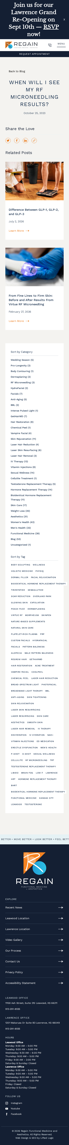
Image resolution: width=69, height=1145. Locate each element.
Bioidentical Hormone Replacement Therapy (38, 584)
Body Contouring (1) (22, 371)
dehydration (19, 735)
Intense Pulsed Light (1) (24, 410)
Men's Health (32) (21, 527)
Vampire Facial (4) (21, 433)
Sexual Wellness (44, 754)
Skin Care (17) (19, 505)
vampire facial (20, 672)
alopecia (16, 653)
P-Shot (15, 754)
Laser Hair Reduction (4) (25, 444)
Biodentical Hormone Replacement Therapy (38, 792)
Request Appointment (34, 54)
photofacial (49, 684)
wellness (39, 565)
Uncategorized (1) (21, 544)
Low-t (39, 773)
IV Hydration (37, 735)
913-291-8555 (12, 1009)
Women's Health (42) (22, 522)
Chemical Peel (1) (21, 427)
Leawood (16, 804)
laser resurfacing (22, 716)
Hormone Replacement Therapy (37, 779)
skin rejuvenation (22, 703)
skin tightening (37, 697)
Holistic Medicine (22, 571)
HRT (13, 779)
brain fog (27, 773)
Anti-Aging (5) (19, 399)
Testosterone (33, 804)
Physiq (40, 571)
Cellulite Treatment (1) (24, 478)
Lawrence (52, 773)
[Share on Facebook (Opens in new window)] (16, 140)
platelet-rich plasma (24, 634)
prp (42, 634)
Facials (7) (16, 393)
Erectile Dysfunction (24, 747)
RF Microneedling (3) (23, 382)
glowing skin (19, 602)
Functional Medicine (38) (25, 533)
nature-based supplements (28, 621)
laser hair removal (23, 729)
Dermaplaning (36, 609)
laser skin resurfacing (25, 710)
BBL (47, 691)
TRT (52, 760)
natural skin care (22, 628)
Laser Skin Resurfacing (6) (26, 450)
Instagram (16, 1103)
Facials (15, 647)
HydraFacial (39, 640)
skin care (43, 716)
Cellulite (17, 760)
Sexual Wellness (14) (22, 472)
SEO (34, 1138)
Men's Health (48, 747)
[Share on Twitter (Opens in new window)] (8, 140)
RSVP (51, 27)
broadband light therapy (27, 691)
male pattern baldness (39, 653)
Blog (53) (16, 539)
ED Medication (45, 741)
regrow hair (19, 659)
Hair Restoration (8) (22, 422)
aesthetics (18, 722)
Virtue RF (16, 615)
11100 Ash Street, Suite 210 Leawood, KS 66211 (31, 1003)
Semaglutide (36, 590)
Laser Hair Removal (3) (24, 455)
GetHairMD (35, 659)
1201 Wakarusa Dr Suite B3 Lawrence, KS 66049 (32, 1022)
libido (15, 773)
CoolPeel (37, 672)
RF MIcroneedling (36, 760)
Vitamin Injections (22, 741)
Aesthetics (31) (19, 516)
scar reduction (20, 596)
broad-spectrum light (25, 684)
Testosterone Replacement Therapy (33, 766)
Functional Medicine (24, 798)
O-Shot (26, 754)
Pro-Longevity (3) (20, 365)
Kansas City (46, 798)
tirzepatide (18, 590)
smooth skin (35, 722)
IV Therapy (44, 729)
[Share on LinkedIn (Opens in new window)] (25, 140)
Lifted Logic (47, 1138)
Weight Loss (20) (20, 511)
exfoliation (37, 602)
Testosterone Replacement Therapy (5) (33, 484)
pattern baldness (34, 647)
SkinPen (46, 615)
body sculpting (20, 565)
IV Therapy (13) (19, 461)
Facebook (16, 1114)
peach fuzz (18, 609)
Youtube (15, 1108)
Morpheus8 (32, 615)
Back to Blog (17, 71)
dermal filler (19, 577)
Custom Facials (20, 640)
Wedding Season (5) (22, 360)
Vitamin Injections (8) (23, 467)
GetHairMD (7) (19, 416)
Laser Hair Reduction (44, 678)
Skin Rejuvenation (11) (23, 439)
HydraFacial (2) (19, 388)
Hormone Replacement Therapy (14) (31, 489)
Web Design (22, 1138)
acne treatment (44, 666)
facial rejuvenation (43, 577)
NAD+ (50, 735)
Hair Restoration (21, 666)
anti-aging (17, 697)
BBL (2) (15, 405)
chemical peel (20, 678)
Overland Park (42, 596)
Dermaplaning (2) (21, 376)
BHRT (14, 785)
